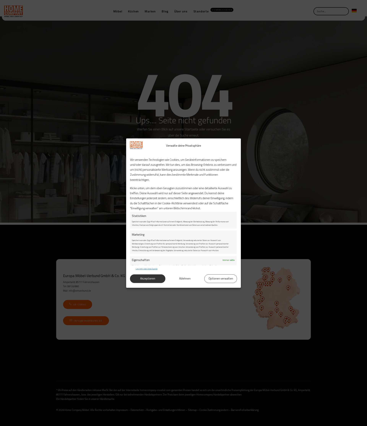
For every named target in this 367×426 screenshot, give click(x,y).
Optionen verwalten (221, 278)
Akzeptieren (147, 278)
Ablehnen (185, 278)
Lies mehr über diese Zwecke (147, 268)
